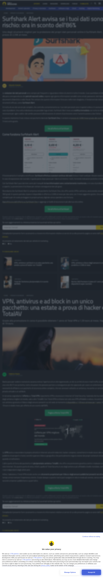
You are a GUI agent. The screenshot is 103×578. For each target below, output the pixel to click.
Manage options (70, 572)
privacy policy (45, 565)
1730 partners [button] (14, 554)
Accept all (91, 572)
